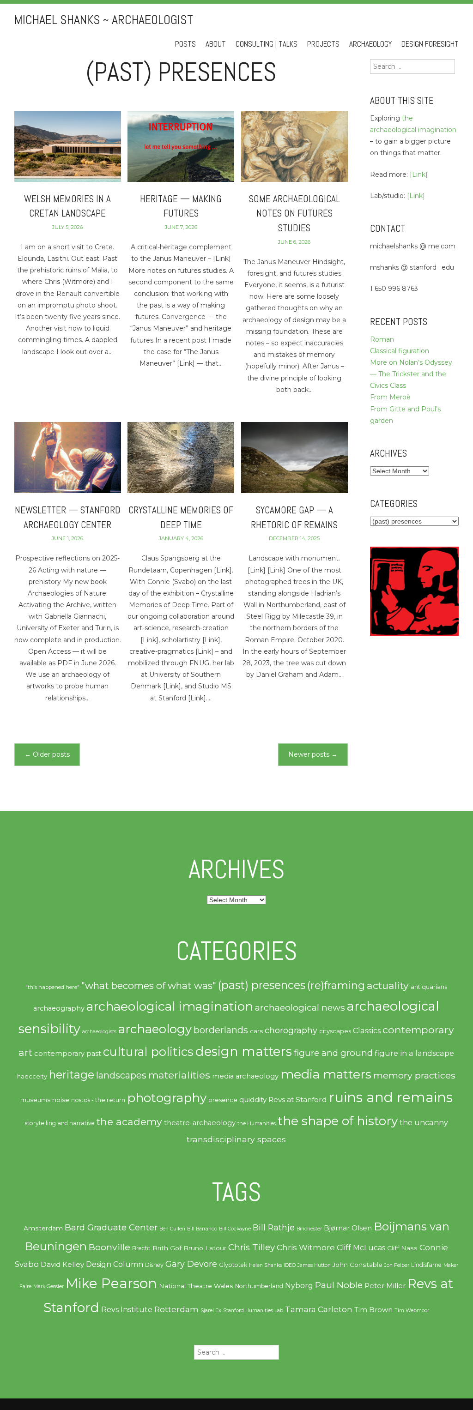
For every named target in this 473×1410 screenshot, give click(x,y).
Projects (323, 44)
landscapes (121, 1075)
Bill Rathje (274, 1227)
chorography (291, 1030)
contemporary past (67, 1053)
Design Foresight (430, 44)
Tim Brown (373, 1310)
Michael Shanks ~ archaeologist (103, 20)
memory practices (414, 1075)
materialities (179, 1075)
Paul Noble (339, 1285)
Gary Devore (191, 1264)
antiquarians (429, 986)
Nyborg (299, 1285)
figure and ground (333, 1053)
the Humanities (256, 1123)
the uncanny (424, 1122)
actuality (388, 985)
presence (222, 1100)
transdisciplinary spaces (236, 1139)
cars (256, 1031)
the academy (129, 1121)
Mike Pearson (111, 1283)
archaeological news (300, 1007)
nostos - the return (98, 1100)
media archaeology (245, 1076)
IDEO (290, 1265)
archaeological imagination (169, 1006)
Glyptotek (233, 1264)
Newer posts (313, 754)
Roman (382, 339)
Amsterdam (43, 1228)
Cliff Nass (402, 1248)
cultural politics (148, 1051)
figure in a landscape (414, 1053)
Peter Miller (385, 1286)
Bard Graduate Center (111, 1227)
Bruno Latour (204, 1248)
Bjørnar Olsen (348, 1228)
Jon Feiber (396, 1265)
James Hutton (314, 1265)
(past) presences (261, 985)
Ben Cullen (172, 1229)
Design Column (114, 1264)
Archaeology (370, 44)
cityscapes (335, 1031)
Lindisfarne (426, 1264)
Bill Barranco (202, 1229)
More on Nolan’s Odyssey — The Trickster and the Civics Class (411, 374)
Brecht (141, 1248)
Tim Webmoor (411, 1311)
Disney (154, 1264)
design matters (243, 1051)
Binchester (309, 1229)
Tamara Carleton (318, 1309)
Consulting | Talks (266, 44)
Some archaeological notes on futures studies (294, 213)
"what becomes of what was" (148, 985)
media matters (325, 1074)
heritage (71, 1074)
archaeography (59, 1008)
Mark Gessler (48, 1286)
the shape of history (338, 1120)
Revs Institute (126, 1309)
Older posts (47, 754)
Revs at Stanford (297, 1099)
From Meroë (390, 397)
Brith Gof (167, 1248)
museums (35, 1099)
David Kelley (62, 1264)
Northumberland (259, 1286)
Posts (185, 44)
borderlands (221, 1030)
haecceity (32, 1076)
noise (60, 1099)
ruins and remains (391, 1097)
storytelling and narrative (60, 1123)
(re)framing (336, 985)
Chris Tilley (251, 1247)
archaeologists (99, 1032)
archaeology (155, 1029)
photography (166, 1098)
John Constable (357, 1264)
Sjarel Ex (210, 1311)
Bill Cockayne (235, 1229)
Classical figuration (399, 351)
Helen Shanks (265, 1265)
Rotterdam (176, 1309)
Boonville (109, 1247)
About (216, 44)
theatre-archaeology (200, 1123)
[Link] (419, 174)
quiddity (253, 1099)
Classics (367, 1030)
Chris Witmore (306, 1247)
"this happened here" (52, 987)
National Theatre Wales (196, 1285)
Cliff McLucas (361, 1247)
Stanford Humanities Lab (253, 1311)
